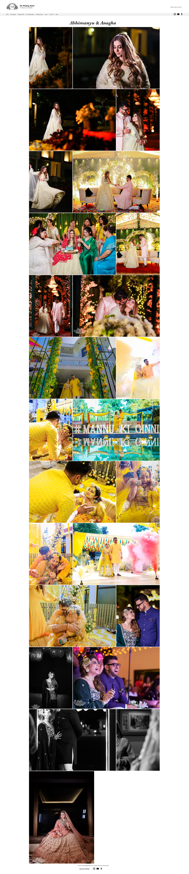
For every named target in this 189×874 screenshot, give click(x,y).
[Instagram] (174, 14)
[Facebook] (181, 14)
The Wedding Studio (27, 6)
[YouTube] (178, 14)
